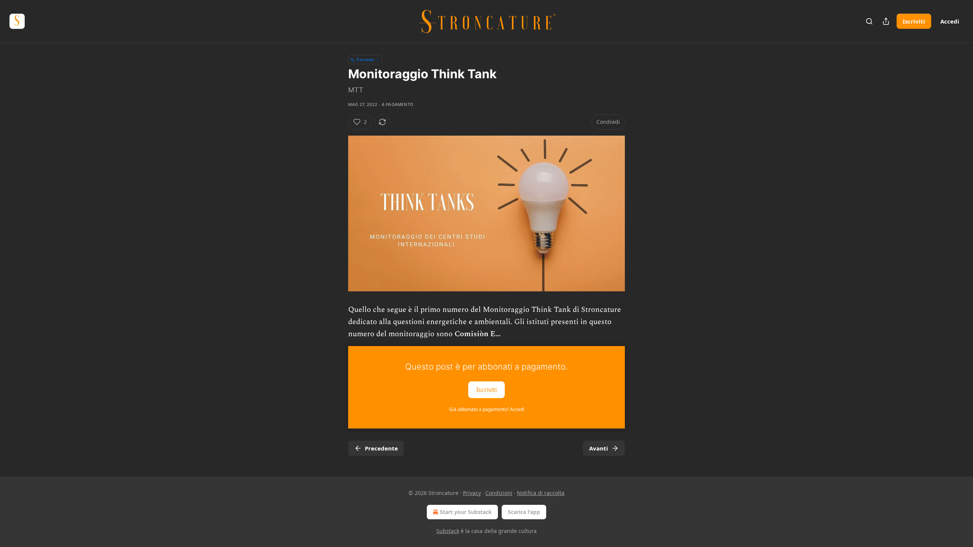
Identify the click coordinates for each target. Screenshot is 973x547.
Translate (365, 59)
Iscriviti (914, 21)
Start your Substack (466, 511)
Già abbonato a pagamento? (486, 409)
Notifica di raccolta (540, 492)
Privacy (472, 492)
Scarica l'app (524, 511)
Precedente (381, 448)
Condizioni (498, 492)
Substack (447, 530)
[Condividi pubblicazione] (886, 21)
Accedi (949, 21)
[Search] (869, 21)
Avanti (598, 448)
